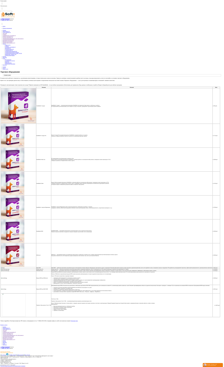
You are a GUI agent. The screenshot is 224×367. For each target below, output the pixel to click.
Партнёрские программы (10, 63)
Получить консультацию (5, 351)
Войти (4, 26)
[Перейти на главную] (7, 17)
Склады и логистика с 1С (8, 37)
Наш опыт (5, 57)
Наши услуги (7, 44)
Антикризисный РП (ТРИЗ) (8, 39)
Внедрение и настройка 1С (8, 40)
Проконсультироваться (7, 28)
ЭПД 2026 (5, 33)
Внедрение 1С (8, 48)
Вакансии (7, 61)
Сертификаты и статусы (10, 60)
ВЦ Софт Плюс (8, 59)
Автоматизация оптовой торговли (12, 52)
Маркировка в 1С (6, 31)
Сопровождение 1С (9, 50)
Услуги (4, 43)
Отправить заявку (7, 75)
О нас (4, 58)
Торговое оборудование (10, 55)
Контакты (5, 64)
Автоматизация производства (11, 51)
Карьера (4, 56)
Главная (4, 30)
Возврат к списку (3, 324)
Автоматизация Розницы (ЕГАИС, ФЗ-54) (13, 53)
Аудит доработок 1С (7, 32)
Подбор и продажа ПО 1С (8, 36)
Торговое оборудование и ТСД (9, 42)
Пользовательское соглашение (19, 365)
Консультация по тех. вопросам (6, 352)
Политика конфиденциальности (6, 365)
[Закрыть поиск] (11, 11)
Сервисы (4, 34)
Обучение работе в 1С (9, 49)
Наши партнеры (8, 62)
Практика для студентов (7, 41)
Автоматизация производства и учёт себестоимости (13, 38)
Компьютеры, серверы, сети (10, 54)
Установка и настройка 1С (10, 47)
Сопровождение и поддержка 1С (9, 35)
